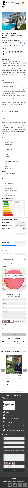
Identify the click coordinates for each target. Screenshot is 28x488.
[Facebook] (9, 52)
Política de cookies (12, 481)
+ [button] (4, 270)
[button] (3, 370)
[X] (12, 52)
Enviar (14, 334)
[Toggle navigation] (3, 7)
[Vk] (18, 52)
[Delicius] (15, 52)
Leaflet (12, 290)
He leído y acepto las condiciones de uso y (13, 329)
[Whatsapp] (16, 3)
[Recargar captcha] (3, 324)
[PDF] (7, 52)
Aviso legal (19, 481)
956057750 (17, 297)
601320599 (11, 297)
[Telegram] (3, 54)
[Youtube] (18, 3)
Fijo (5, 254)
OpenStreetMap (18, 290)
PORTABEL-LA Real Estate (13, 480)
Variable (11, 254)
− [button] (4, 272)
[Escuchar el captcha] (5, 324)
